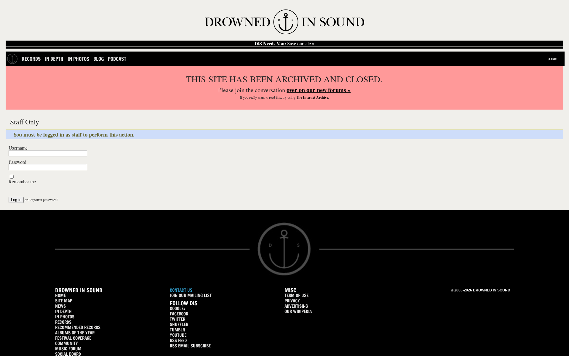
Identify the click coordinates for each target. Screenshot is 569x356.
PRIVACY (292, 301)
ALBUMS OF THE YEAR (75, 333)
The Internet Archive (312, 97)
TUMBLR (177, 330)
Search (552, 59)
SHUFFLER (179, 324)
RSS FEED (178, 340)
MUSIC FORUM (68, 349)
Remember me (22, 181)
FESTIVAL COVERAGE (73, 338)
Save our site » (284, 43)
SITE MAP (63, 301)
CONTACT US (181, 290)
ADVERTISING (296, 306)
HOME (60, 295)
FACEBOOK (179, 314)
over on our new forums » (319, 90)
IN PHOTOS (64, 317)
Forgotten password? (43, 199)
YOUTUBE (178, 335)
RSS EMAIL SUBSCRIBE (190, 346)
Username (18, 148)
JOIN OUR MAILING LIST (191, 295)
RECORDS (63, 322)
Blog (98, 58)
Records (31, 58)
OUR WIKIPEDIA (298, 311)
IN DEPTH (63, 311)
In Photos (78, 58)
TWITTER (177, 319)
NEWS (60, 306)
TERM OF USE (296, 295)
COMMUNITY (66, 343)
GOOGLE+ (177, 308)
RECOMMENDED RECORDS (77, 327)
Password (17, 162)
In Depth (54, 58)
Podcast (117, 58)
